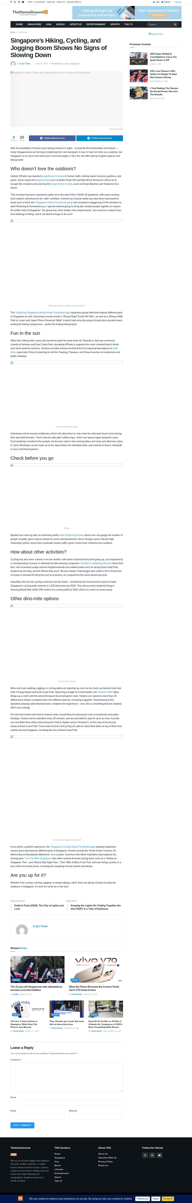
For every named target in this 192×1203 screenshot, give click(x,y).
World (60, 24)
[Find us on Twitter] (15, 2)
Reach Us (61, 2)
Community (22, 32)
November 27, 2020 (159, 81)
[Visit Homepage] (34, 12)
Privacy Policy (105, 1161)
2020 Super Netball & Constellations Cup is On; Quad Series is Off (163, 57)
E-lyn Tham (25, 64)
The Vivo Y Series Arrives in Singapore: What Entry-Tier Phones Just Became (23, 1024)
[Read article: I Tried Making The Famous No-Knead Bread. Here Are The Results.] (139, 93)
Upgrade (178, 2)
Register (167, 2)
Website (73, 1111)
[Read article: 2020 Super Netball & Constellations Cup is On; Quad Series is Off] (139, 58)
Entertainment (96, 24)
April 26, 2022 (42, 64)
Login (157, 2)
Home (30, 2)
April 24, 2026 (91, 994)
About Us (103, 1154)
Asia (48, 24)
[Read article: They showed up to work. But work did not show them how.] (67, 1009)
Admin (15, 994)
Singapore (34, 24)
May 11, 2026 (26, 994)
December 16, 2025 (113, 1031)
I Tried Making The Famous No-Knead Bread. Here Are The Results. (164, 91)
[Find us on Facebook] (11, 2)
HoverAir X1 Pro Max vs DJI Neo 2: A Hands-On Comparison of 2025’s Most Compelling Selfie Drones (105, 1024)
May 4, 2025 (156, 64)
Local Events (39, 2)
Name (13, 1097)
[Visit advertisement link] (127, 12)
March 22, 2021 (158, 98)
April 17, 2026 (33, 1031)
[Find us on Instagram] (19, 2)
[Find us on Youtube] (23, 2)
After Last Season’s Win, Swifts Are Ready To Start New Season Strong (163, 74)
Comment (16, 1059)
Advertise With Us (74, 2)
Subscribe (51, 2)
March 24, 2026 (72, 1028)
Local (66, 64)
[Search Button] (175, 24)
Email (13, 1111)
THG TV (128, 24)
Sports (115, 24)
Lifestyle (76, 24)
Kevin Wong (77, 994)
